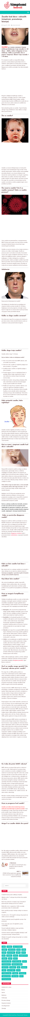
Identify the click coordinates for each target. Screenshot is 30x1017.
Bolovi (3, 990)
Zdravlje (4, 1008)
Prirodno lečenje (17, 964)
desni (18, 949)
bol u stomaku (18, 946)
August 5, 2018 (6, 25)
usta (21, 976)
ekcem (4, 952)
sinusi (4, 970)
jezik (3, 955)
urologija (15, 976)
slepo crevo (11, 970)
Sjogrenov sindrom (16, 533)
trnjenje (15, 973)
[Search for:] (15, 885)
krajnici (4, 958)
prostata (5, 967)
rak (19, 967)
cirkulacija (12, 949)
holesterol (11, 952)
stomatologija (6, 973)
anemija (9, 946)
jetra (23, 952)
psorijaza (12, 967)
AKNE (3, 946)
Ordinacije (4, 997)
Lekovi (3, 992)
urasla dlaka (6, 976)
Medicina (4, 995)
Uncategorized (5, 1005)
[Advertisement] (15, 82)
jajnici (18, 952)
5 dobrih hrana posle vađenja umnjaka (12, 894)
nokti (15, 958)
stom (18, 970)
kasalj (15, 955)
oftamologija (17, 961)
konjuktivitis (23, 955)
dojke (23, 949)
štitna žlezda (6, 979)
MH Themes (24, 1015)
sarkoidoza (14, 535)
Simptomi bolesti (6, 1003)
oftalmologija (6, 961)
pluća (24, 961)
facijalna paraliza (18, 660)
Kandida (9, 955)
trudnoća (22, 973)
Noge (10, 958)
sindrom (24, 967)
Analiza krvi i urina (6, 987)
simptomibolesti (16, 25)
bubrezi (4, 949)
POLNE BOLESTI (6, 964)
